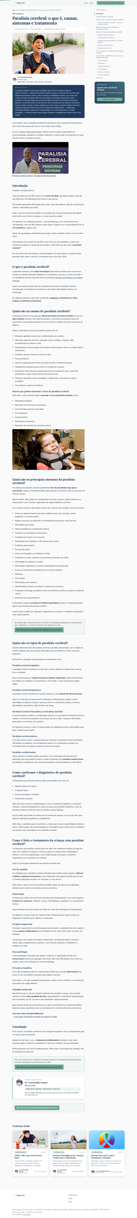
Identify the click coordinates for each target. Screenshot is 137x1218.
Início (86, 3)
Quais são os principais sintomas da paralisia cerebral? (107, 28)
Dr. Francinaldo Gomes (25, 77)
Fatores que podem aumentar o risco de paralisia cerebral (110, 23)
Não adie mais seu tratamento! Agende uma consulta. (39, 630)
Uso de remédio (102, 60)
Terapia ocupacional (104, 66)
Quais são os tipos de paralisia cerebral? (109, 32)
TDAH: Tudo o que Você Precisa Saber (28, 1156)
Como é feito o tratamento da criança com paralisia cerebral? (109, 56)
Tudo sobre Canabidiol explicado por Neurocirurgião (35, 1017)
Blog (13, 10)
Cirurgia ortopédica (103, 72)
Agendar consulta (109, 99)
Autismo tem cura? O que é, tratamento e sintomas (103, 1156)
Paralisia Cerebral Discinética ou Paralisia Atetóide (110, 41)
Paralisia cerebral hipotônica (106, 37)
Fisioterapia (101, 63)
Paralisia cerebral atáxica (105, 45)
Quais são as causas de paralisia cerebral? (110, 19)
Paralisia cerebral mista (105, 48)
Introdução (99, 13)
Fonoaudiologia (102, 69)
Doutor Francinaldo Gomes (31, 132)
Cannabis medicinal (103, 75)
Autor (92, 3)
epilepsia (54, 298)
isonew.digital (27, 1214)
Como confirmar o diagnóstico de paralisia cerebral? (109, 52)
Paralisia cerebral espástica (106, 35)
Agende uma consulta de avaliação (111, 3)
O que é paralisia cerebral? (104, 16)
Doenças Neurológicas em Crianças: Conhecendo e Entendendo (68, 1156)
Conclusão (99, 78)
